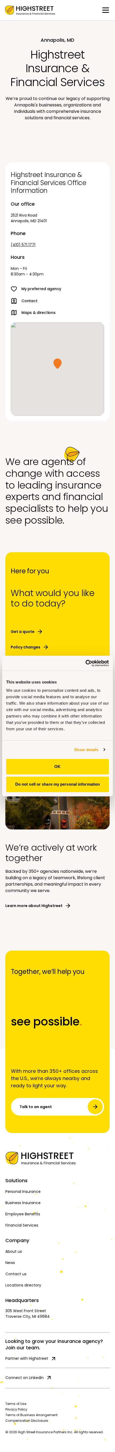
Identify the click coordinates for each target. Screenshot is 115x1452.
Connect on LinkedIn (24, 1377)
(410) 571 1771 (23, 244)
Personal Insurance (23, 1191)
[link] (30, 10)
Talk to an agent (36, 1106)
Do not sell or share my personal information (57, 784)
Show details (86, 749)
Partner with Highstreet (26, 1358)
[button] (57, 363)
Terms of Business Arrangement (31, 1415)
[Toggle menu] (105, 10)
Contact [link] (29, 301)
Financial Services (21, 1225)
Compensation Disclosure (26, 1420)
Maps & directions (38, 312)
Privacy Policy (16, 1409)
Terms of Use (15, 1403)
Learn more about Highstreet (34, 905)
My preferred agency (41, 288)
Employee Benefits (22, 1214)
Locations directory (23, 1285)
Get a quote (22, 631)
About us (13, 1251)
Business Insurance (23, 1202)
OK (57, 766)
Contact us (15, 1274)
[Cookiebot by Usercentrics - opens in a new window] (85, 663)
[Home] (57, 1158)
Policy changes (25, 647)
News (10, 1262)
